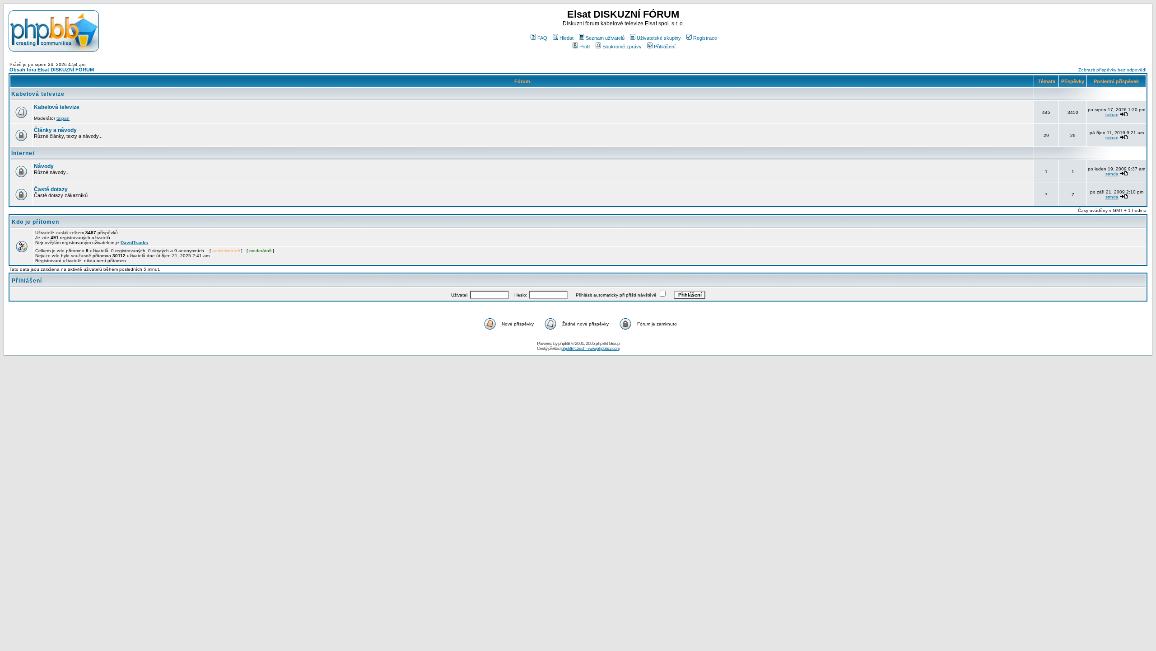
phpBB (564, 343)
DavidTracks (134, 242)
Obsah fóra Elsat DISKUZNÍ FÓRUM (51, 69)
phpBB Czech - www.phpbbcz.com (590, 348)
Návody (44, 166)
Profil (584, 46)
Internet (23, 153)
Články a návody (55, 130)
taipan (63, 118)
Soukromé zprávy (622, 46)
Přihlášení (665, 46)
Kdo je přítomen (35, 222)
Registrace (705, 38)
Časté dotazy (51, 189)
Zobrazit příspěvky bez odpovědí (1112, 69)
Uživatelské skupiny (659, 38)
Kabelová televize (38, 94)
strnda (1112, 173)
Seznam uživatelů (605, 38)
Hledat (566, 38)
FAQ (542, 38)
